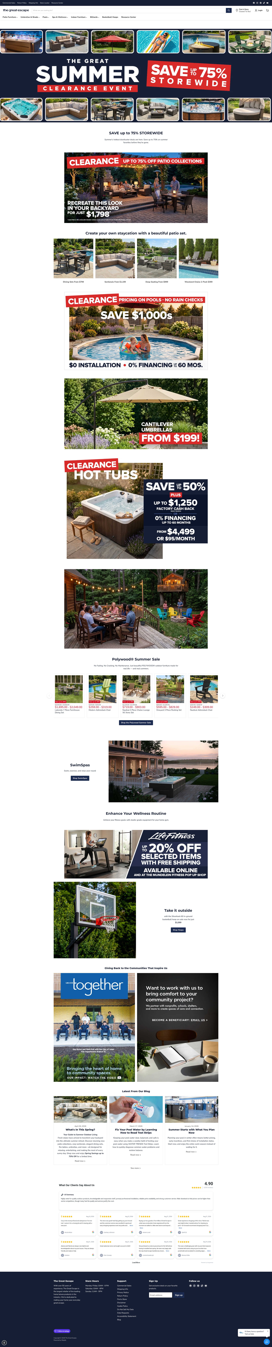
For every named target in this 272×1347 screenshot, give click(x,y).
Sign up (179, 1295)
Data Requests (123, 1313)
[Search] (229, 10)
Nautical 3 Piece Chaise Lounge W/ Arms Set (136, 711)
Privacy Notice (123, 1292)
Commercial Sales (9, 3)
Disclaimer (121, 1302)
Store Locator (44, 3)
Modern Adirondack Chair (100, 710)
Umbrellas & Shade (30, 17)
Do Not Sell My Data (125, 1309)
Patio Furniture (10, 17)
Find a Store (122, 1299)
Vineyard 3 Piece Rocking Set (168, 710)
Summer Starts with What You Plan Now (192, 1131)
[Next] (222, 695)
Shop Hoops (178, 930)
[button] (267, 10)
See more (135, 1168)
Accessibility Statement (126, 1316)
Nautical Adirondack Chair (201, 710)
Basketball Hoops (110, 17)
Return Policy (22, 3)
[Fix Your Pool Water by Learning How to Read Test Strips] (136, 1109)
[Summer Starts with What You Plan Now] (191, 1109)
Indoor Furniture (78, 17)
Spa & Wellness (59, 17)
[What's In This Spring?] (80, 1109)
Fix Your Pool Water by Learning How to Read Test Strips (136, 1131)
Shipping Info (33, 3)
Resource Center (57, 3)
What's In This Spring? (80, 1129)
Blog (119, 1319)
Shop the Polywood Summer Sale (136, 722)
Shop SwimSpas (80, 778)
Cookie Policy (122, 1306)
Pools (45, 17)
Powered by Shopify (60, 1340)
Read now (80, 1161)
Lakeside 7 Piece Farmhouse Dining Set (67, 711)
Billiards (94, 17)
